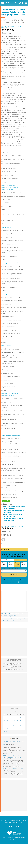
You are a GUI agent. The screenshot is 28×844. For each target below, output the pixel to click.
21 (4, 725)
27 (23, 725)
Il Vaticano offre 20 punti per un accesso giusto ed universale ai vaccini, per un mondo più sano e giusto (14, 743)
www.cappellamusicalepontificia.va (11, 263)
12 (20, 720)
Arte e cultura (19, 526)
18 (17, 723)
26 (20, 725)
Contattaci (20, 822)
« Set (4, 731)
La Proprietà (19, 820)
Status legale (8, 822)
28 (4, 728)
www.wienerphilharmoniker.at (9, 393)
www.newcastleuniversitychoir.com (11, 435)
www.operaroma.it (6, 227)
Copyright (14, 822)
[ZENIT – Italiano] (8, 3)
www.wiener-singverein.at (8, 395)
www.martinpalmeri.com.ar (8, 189)
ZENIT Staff (18, 26)
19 (20, 723)
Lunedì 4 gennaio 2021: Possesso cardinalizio (13, 768)
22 (7, 725)
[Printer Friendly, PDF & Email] (6, 501)
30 (10, 728)
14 (4, 723)
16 (10, 723)
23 (10, 725)
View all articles (5, 544)
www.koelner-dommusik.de (8, 185)
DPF (8, 820)
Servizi (24, 820)
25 (17, 725)
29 (7, 728)
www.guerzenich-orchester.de (9, 187)
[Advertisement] (14, 603)
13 (23, 720)
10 (14, 720)
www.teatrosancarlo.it (7, 345)
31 (14, 728)
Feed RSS (15, 738)
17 (14, 723)
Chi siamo (3, 820)
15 (7, 723)
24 (14, 725)
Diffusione (12, 820)
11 (17, 720)
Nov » (7, 731)
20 (23, 723)
